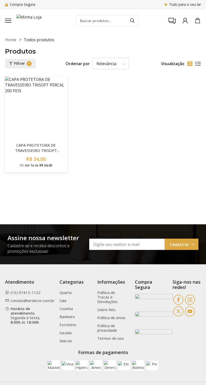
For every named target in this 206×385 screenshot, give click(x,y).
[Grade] (190, 64)
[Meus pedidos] (185, 21)
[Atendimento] (172, 21)
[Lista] (198, 64)
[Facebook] (178, 300)
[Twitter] (178, 311)
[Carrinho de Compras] (197, 20)
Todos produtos (39, 39)
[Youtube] (190, 311)
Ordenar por (78, 63)
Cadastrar (179, 244)
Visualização (172, 63)
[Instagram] (190, 300)
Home (10, 39)
